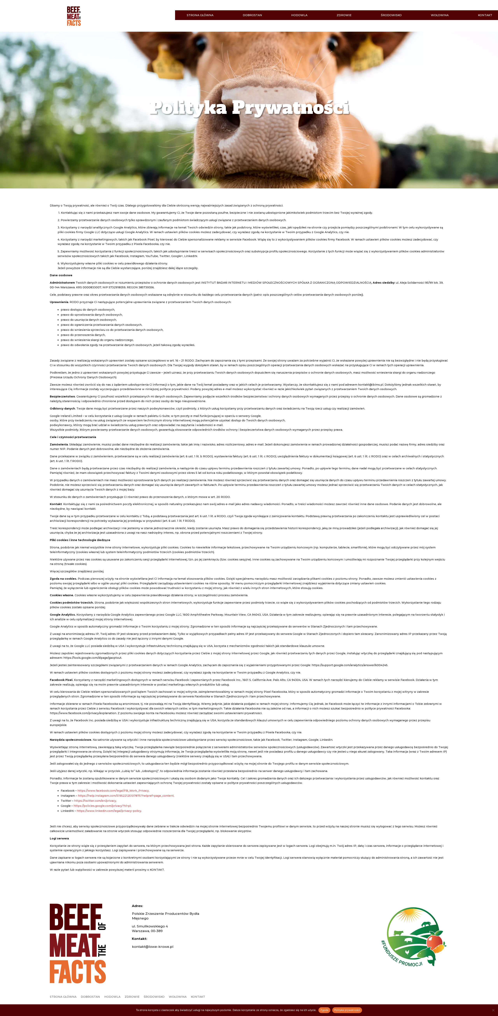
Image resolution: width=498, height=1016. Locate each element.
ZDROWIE (344, 15)
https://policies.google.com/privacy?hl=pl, (102, 806)
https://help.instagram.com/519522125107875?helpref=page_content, (126, 795)
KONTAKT (485, 15)
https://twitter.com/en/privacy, (95, 801)
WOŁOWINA (440, 15)
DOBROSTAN (252, 15)
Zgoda (324, 1010)
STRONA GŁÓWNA (200, 15)
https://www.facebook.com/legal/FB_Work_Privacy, (113, 790)
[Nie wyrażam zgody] (493, 1010)
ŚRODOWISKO (391, 15)
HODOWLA (299, 15)
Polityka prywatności (347, 1010)
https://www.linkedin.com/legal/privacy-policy (109, 811)
